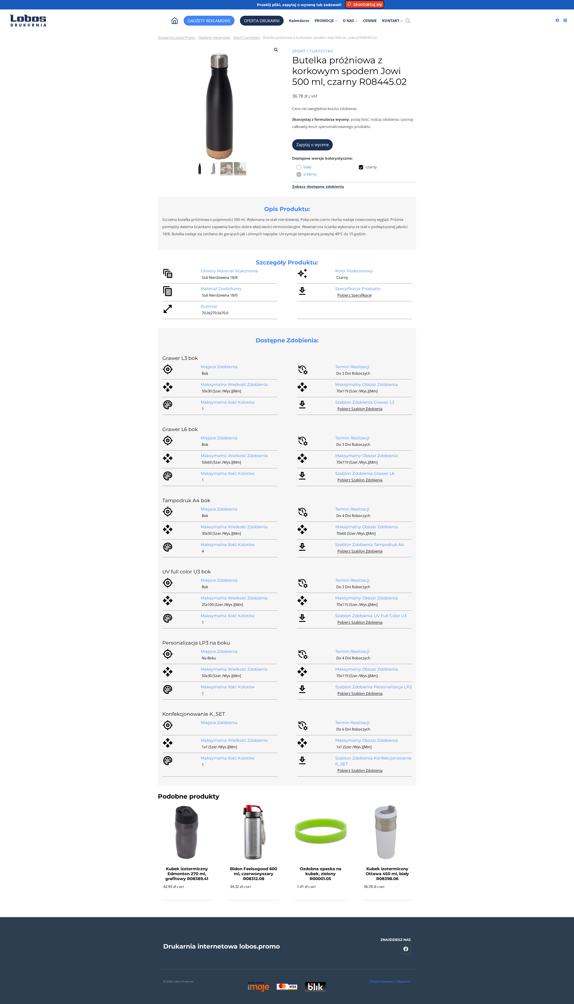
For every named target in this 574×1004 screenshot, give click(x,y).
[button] (276, 50)
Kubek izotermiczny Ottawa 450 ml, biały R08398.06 (387, 873)
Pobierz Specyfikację (354, 295)
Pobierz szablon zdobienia (360, 408)
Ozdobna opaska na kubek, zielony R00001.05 (320, 873)
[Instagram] (565, 20)
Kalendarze (299, 20)
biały (307, 167)
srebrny (310, 174)
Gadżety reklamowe (214, 37)
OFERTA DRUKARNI (262, 20)
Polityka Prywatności (382, 981)
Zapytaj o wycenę (312, 144)
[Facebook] (557, 20)
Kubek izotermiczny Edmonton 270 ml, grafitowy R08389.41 (186, 873)
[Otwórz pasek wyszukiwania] (408, 21)
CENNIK (370, 20)
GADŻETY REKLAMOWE (209, 20)
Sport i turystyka (246, 37)
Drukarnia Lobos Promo (176, 37)
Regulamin (404, 981)
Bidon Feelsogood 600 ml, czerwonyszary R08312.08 (253, 873)
